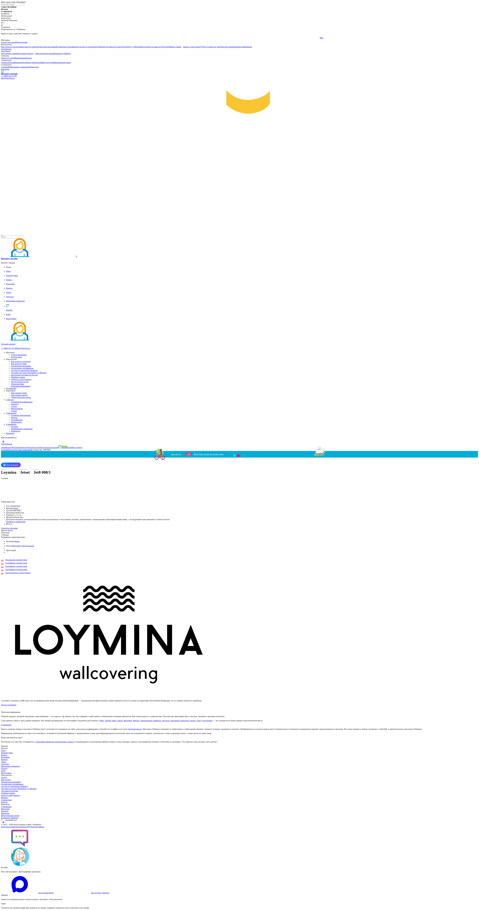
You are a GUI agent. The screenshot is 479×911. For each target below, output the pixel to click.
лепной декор (110, 721)
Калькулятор (65, 62)
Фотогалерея (21, 42)
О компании (11, 424)
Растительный (28, 546)
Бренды (45, 62)
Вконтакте (164, 38)
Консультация (12, 465)
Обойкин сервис (174, 47)
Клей (3, 771)
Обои (101, 721)
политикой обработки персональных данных (55, 742)
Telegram (4, 38)
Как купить (6, 780)
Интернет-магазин (9, 74)
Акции (29, 58)
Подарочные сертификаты (67, 47)
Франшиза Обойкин (62, 53)
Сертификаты (54, 62)
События (10, 400)
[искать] (2, 235)
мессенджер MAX (46, 893)
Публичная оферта (36, 827)
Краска (4, 755)
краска (120, 721)
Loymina (14, 508)
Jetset (17, 541)
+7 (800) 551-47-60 (9, 76)
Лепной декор (7, 753)
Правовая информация (242, 47)
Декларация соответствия (16, 560)
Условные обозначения (32, 62)
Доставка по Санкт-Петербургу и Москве (123, 47)
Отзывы (4, 67)
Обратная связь (226, 47)
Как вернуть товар (28, 47)
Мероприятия (20, 58)
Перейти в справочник (15, 522)
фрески (136, 721)
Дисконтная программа (46, 47)
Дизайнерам (6, 49)
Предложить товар (9, 53)
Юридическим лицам (44, 53)
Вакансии (5, 69)
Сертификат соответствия (16, 563)
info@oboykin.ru (8, 78)
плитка (193, 721)
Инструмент (6, 773)
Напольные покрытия (10, 766)
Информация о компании (18, 67)
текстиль (165, 721)
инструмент (208, 721)
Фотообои (5, 757)
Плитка (4, 768)
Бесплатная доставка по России (154, 47)
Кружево (17, 546)
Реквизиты (34, 67)
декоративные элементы (150, 721)
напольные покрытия (179, 721)
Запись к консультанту (192, 47)
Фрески (4, 759)
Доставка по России (9, 791)
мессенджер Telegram (100, 893)
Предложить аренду (25, 53)
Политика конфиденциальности (14, 827)
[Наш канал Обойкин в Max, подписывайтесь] (2, 71)
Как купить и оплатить (11, 47)
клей (199, 721)
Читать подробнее (8, 705)
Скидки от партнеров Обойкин (92, 47)
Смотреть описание (9, 528)
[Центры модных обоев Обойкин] (239, 232)
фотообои (128, 721)
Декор (3, 762)
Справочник (11, 413)
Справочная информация (11, 62)
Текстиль (5, 764)
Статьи (11, 58)
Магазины (5, 809)
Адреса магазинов (8, 42)
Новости (4, 58)
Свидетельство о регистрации (18, 573)
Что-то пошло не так (211, 47)
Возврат (4, 798)
